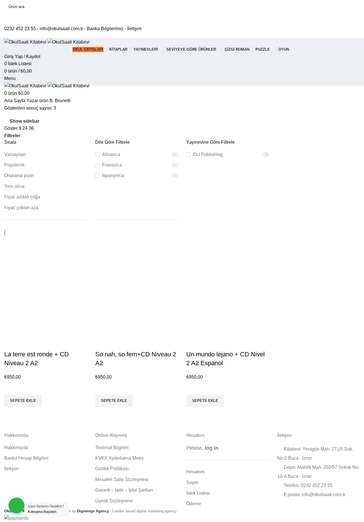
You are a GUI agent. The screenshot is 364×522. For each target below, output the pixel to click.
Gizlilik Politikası (112, 468)
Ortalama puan (19, 175)
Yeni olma (14, 186)
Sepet (192, 482)
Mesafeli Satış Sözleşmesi (121, 479)
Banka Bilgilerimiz (105, 28)
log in (211, 448)
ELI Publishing (208, 154)
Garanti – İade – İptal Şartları (124, 490)
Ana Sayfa (15, 100)
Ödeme (193, 503)
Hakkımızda (16, 447)
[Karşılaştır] (11, 343)
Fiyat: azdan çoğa (22, 196)
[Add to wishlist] (11, 388)
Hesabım (195, 471)
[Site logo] (25, 41)
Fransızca (112, 165)
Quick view (11, 414)
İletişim (134, 28)
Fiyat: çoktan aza (21, 207)
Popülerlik (14, 165)
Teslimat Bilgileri (112, 447)
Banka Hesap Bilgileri (26, 458)
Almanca (111, 154)
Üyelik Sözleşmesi (114, 500)
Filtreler (12, 135)
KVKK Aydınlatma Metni (119, 458)
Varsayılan (15, 154)
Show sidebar (24, 121)
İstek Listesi (198, 493)
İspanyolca (113, 175)
